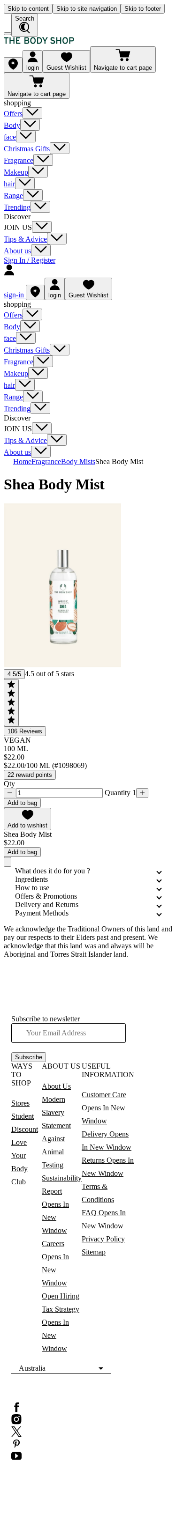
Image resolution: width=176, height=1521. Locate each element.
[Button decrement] (10, 793)
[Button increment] (142, 793)
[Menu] (7, 33)
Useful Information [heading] (108, 1070)
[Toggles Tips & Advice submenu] (57, 238)
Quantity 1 (119, 793)
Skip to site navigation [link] (86, 8)
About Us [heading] (61, 1066)
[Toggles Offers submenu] (32, 113)
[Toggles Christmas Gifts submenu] (59, 148)
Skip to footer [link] (142, 8)
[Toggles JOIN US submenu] (42, 227)
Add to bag (22, 802)
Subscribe (28, 1057)
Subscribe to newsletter (45, 1019)
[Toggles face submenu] (26, 136)
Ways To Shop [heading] (21, 1074)
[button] (27, 819)
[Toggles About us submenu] (41, 250)
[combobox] (61, 1368)
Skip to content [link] (28, 8)
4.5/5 (14, 674)
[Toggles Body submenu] (30, 125)
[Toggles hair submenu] (25, 183)
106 (25, 731)
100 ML (16, 749)
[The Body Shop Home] (39, 42)
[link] (13, 65)
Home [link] (22, 461)
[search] (24, 25)
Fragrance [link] (46, 461)
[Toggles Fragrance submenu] (43, 160)
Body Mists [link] (78, 461)
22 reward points (30, 774)
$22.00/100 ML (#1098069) (45, 765)
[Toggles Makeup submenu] (38, 171)
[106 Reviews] (11, 702)
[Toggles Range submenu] (33, 195)
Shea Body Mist (119, 461)
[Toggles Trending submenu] (40, 207)
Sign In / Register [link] (29, 260)
